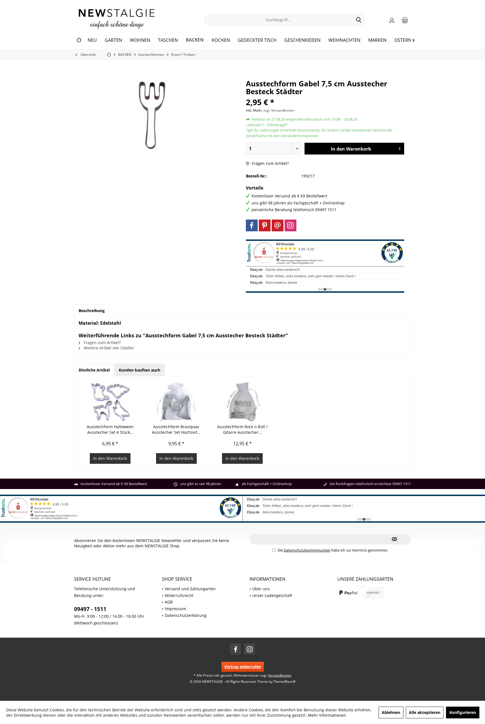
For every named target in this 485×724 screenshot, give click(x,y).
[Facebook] (252, 225)
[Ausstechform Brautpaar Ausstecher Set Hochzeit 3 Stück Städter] (176, 401)
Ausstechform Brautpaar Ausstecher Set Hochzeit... (176, 429)
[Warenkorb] (405, 20)
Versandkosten (279, 675)
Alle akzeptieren (424, 712)
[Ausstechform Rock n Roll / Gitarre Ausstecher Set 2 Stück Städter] (242, 401)
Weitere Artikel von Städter (108, 348)
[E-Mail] (277, 225)
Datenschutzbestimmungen (307, 550)
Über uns (261, 588)
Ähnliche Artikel (94, 370)
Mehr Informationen (327, 715)
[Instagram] (290, 225)
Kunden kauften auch (139, 370)
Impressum (175, 608)
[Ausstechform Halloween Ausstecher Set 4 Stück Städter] (110, 401)
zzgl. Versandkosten (278, 110)
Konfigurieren (462, 712)
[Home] (79, 40)
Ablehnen (391, 712)
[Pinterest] (265, 225)
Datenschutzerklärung (186, 615)
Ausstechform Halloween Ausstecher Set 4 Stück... (110, 429)
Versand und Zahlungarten (190, 588)
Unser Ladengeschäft (272, 595)
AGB (169, 602)
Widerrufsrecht (179, 595)
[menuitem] (405, 20)
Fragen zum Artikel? (270, 163)
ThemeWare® (284, 681)
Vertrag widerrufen (242, 666)
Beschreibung (92, 310)
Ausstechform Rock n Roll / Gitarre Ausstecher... (242, 429)
